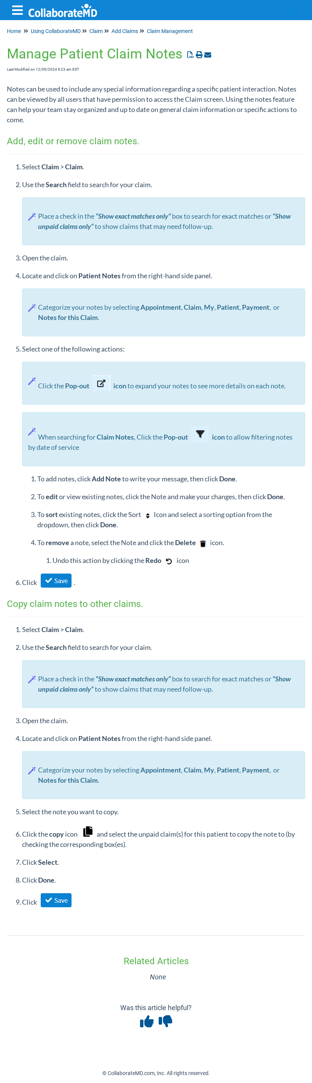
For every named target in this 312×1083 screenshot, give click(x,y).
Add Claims (124, 31)
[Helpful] (147, 1024)
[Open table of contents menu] (19, 9)
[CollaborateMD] (63, 6)
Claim (96, 31)
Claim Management (170, 31)
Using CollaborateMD (56, 31)
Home (14, 31)
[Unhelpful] (165, 1024)
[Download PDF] (190, 55)
